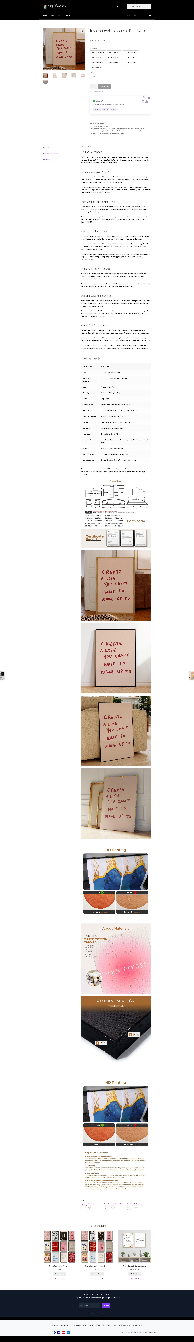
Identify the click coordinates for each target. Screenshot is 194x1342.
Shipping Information (103, 1325)
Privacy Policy (137, 1325)
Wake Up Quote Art (105, 133)
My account (118, 6)
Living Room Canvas (105, 131)
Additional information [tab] (51, 153)
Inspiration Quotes (102, 126)
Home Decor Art (125, 128)
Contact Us (65, 1325)
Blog (59, 15)
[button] (82, 31)
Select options (59, 1274)
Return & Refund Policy (122, 1325)
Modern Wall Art (117, 131)
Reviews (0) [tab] (47, 159)
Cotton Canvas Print (113, 128)
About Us (55, 1325)
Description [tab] (47, 147)
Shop (53, 15)
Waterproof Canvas (118, 133)
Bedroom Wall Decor (99, 128)
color (92, 72)
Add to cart (105, 86)
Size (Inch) (93, 49)
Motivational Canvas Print (131, 131)
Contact (68, 15)
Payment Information (79, 1325)
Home (45, 15)
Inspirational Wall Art (137, 128)
